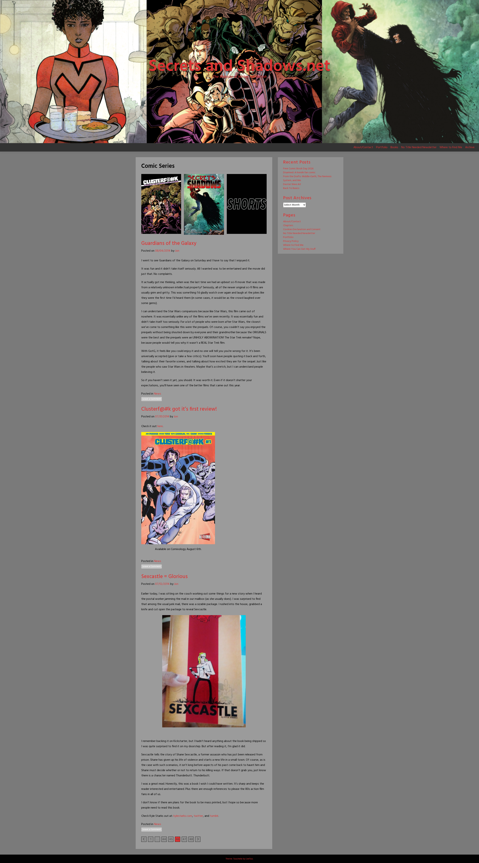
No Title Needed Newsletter (419, 147)
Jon (177, 250)
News (157, 393)
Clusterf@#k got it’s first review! (179, 409)
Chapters (288, 225)
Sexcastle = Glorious (164, 576)
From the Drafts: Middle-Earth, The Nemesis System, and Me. (307, 178)
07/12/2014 (162, 584)
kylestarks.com (182, 816)
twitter (198, 816)
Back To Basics (291, 188)
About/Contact (363, 147)
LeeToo (249, 859)
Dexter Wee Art (292, 184)
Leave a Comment (151, 399)
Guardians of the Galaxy (168, 243)
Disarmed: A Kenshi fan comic (299, 172)
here (160, 426)
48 (191, 839)
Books (394, 147)
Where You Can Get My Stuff (299, 249)
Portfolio (382, 147)
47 (184, 839)
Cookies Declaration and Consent (302, 229)
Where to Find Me (451, 147)
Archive (470, 147)
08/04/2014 (162, 250)
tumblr (214, 816)
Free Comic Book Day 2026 (298, 169)
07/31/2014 (162, 416)
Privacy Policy (291, 241)
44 (164, 839)
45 (171, 839)
